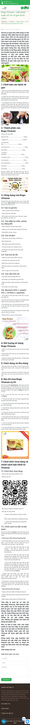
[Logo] (4, 7)
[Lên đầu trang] (27, 712)
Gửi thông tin (6, 679)
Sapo (15, 723)
